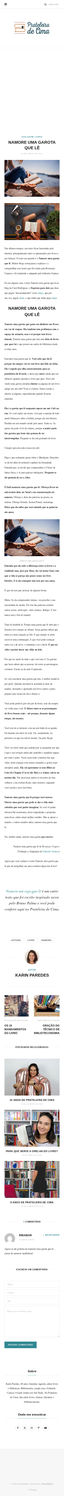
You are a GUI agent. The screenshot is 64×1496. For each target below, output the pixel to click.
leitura (16, 940)
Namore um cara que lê (23, 891)
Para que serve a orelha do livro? (32, 1151)
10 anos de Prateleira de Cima (32, 1100)
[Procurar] (45, 4)
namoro (46, 940)
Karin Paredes (32, 975)
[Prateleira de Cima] (32, 27)
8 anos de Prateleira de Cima (32, 1202)
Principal (33, 1489)
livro (31, 940)
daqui (40, 293)
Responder (52, 1235)
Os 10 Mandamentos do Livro (15, 1029)
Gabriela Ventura (51, 851)
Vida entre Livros (32, 137)
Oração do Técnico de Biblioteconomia (47, 1029)
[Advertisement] (32, 92)
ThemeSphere (47, 1483)
